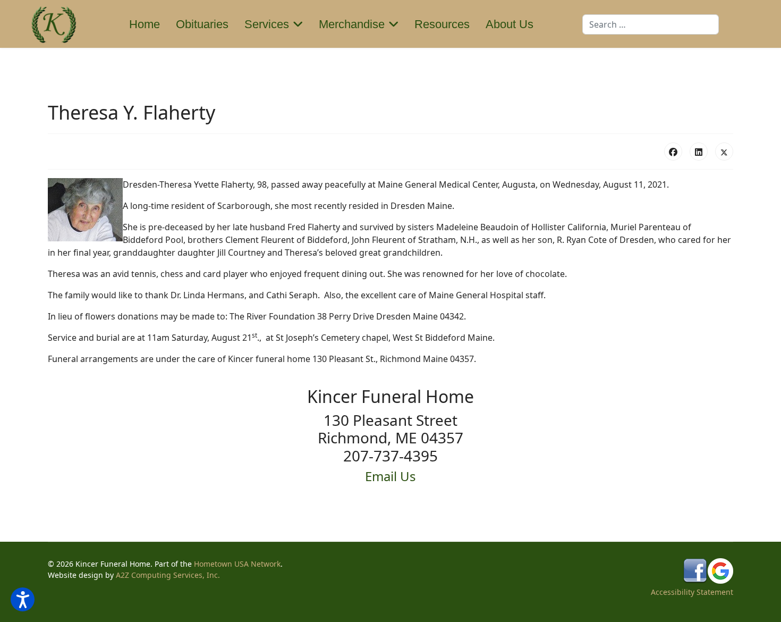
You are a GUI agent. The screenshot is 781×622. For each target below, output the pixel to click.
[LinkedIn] (699, 151)
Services (266, 24)
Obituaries (202, 24)
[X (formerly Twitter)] (724, 151)
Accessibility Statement (692, 592)
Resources (442, 24)
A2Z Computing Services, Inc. (168, 575)
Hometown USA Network (237, 564)
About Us (509, 24)
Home (144, 24)
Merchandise (352, 24)
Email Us (390, 476)
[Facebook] (673, 151)
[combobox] (650, 24)
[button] (23, 599)
